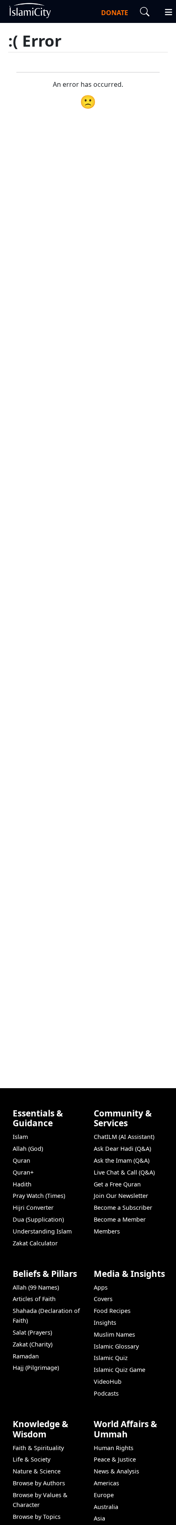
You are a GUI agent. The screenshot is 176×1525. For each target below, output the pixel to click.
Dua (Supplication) (38, 1219)
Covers (103, 1299)
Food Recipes (112, 1311)
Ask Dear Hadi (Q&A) (122, 1148)
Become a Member (120, 1219)
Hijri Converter (33, 1207)
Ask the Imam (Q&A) (121, 1160)
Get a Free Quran (117, 1184)
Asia (99, 1518)
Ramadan (26, 1356)
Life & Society (31, 1459)
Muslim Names (114, 1334)
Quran (21, 1160)
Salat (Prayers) (32, 1332)
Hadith (22, 1184)
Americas (106, 1483)
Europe (104, 1495)
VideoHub (108, 1381)
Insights (105, 1322)
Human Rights (113, 1448)
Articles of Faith (34, 1299)
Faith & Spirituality (38, 1448)
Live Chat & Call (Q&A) (124, 1172)
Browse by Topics (37, 1516)
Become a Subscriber (123, 1207)
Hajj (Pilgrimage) (36, 1367)
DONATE (114, 12)
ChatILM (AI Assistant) (124, 1137)
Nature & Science (37, 1471)
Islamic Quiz (111, 1358)
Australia (106, 1507)
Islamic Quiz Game (119, 1370)
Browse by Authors (39, 1483)
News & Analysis (116, 1471)
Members (107, 1231)
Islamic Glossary (116, 1346)
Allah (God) (28, 1148)
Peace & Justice (115, 1459)
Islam (20, 1137)
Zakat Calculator (35, 1243)
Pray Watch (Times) (39, 1196)
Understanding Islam (42, 1231)
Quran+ (23, 1172)
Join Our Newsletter (121, 1196)
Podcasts (106, 1393)
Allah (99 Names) (36, 1287)
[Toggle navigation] (165, 11)
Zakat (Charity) (32, 1344)
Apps (101, 1287)
